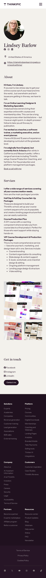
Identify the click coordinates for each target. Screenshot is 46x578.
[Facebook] (5, 49)
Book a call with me (12, 168)
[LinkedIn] (12, 49)
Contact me (11, 382)
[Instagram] (8, 49)
